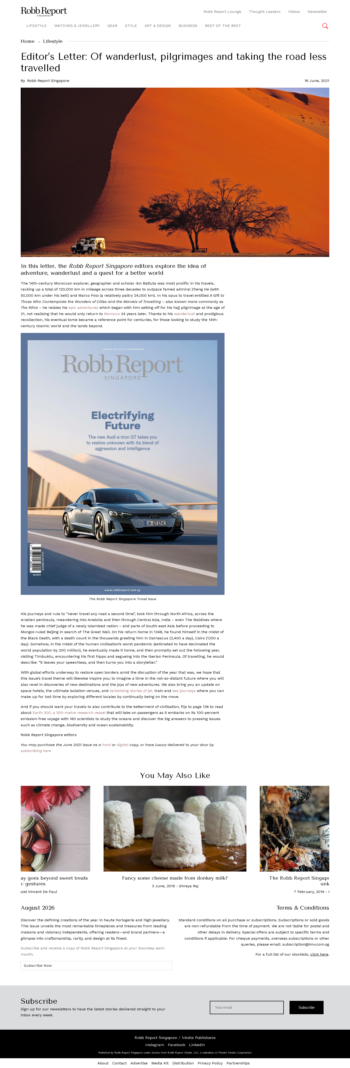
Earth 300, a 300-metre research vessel (69, 712)
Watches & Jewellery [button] (77, 25)
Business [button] (188, 25)
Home (28, 41)
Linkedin (197, 1045)
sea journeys (183, 690)
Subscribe (307, 1007)
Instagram (154, 1045)
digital (122, 744)
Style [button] (131, 25)
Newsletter (317, 11)
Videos (294, 11)
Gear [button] (112, 25)
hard (106, 744)
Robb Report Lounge (222, 11)
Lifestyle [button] (36, 25)
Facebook (176, 1045)
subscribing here (36, 750)
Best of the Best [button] (223, 25)
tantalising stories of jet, (131, 690)
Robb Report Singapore (48, 80)
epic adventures (83, 307)
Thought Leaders (264, 11)
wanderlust (184, 313)
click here (319, 954)
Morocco (112, 313)
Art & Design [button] (158, 25)
